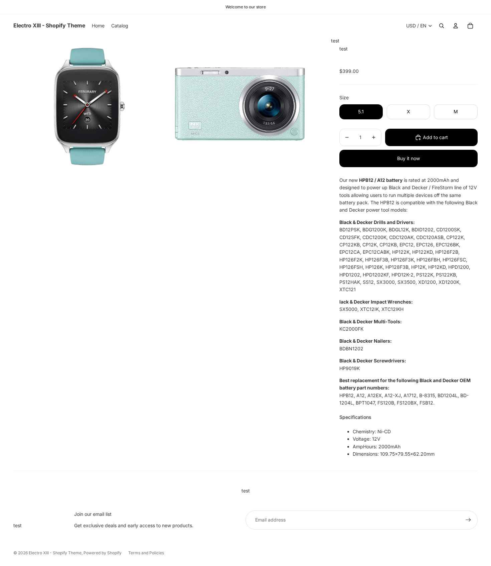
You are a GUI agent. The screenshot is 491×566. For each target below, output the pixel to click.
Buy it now (408, 158)
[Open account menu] (455, 25)
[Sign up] (468, 520)
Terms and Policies (146, 552)
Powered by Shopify (103, 552)
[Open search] (441, 25)
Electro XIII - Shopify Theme (55, 552)
